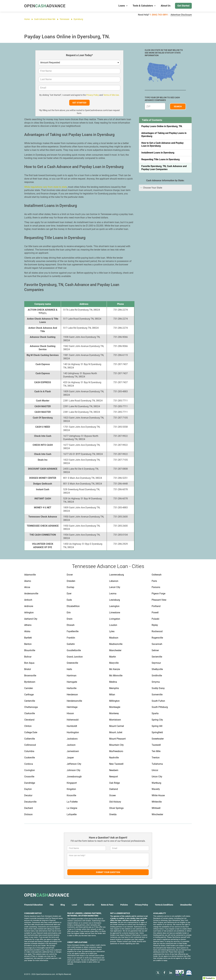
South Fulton (158, 700)
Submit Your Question (108, 872)
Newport (113, 776)
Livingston (114, 618)
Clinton (28, 726)
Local (74, 905)
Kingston (71, 789)
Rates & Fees (107, 905)
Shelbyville (157, 669)
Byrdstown (29, 681)
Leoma (112, 593)
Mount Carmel (116, 726)
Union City (157, 776)
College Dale (30, 732)
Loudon (113, 625)
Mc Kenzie (114, 669)
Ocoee (112, 795)
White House (158, 795)
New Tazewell (116, 764)
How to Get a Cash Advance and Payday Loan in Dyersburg (162, 144)
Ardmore (28, 606)
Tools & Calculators (143, 5)
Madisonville (115, 644)
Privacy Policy (92, 95)
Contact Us (89, 905)
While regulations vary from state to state (45, 187)
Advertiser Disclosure (181, 14)
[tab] (165, 188)
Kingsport (72, 782)
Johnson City (73, 770)
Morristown (115, 719)
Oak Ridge (114, 782)
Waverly (156, 789)
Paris (154, 581)
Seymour (156, 662)
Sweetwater (158, 738)
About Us (165, 5)
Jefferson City (74, 764)
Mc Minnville (115, 675)
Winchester (157, 814)
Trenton (156, 757)
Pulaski (155, 618)
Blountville (29, 650)
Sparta (155, 713)
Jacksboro (72, 738)
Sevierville (157, 656)
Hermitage (72, 707)
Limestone (114, 612)
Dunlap (70, 587)
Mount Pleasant (117, 738)
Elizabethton (73, 606)
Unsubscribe (186, 905)
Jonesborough (74, 776)
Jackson (71, 745)
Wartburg (156, 782)
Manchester (115, 650)
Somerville (157, 694)
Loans (121, 5)
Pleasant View (159, 599)
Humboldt (72, 726)
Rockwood (157, 631)
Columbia (29, 751)
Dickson (28, 814)
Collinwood (30, 745)
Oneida (113, 814)
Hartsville (71, 688)
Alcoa (27, 587)
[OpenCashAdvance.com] (44, 5)
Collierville (29, 738)
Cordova (28, 764)
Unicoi (155, 770)
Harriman (71, 675)
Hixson (70, 713)
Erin (69, 612)
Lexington (114, 606)
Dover (70, 574)
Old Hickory (115, 801)
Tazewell (156, 745)
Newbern (113, 770)
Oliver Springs (116, 808)
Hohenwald (72, 719)
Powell (155, 612)
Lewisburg (114, 599)
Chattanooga (31, 707)
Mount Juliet (115, 732)
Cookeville (29, 757)
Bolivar (27, 656)
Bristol (27, 669)
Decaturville (30, 801)
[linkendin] (171, 972)
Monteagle (114, 707)
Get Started (183, 5)
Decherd (28, 808)
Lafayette (72, 814)
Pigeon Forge (158, 593)
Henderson (72, 694)
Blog (63, 905)
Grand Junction (75, 656)
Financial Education (33, 905)
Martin (112, 656)
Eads (69, 599)
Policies (124, 905)
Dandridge (29, 782)
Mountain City (116, 745)
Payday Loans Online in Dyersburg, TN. (161, 126)
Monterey (114, 713)
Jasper (70, 757)
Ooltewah (156, 574)
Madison (113, 637)
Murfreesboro (116, 751)
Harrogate (72, 681)
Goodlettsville (74, 650)
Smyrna (156, 681)
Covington (29, 770)
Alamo (27, 581)
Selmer (155, 650)
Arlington (29, 612)
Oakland (113, 789)
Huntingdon (73, 732)
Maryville (114, 662)
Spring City (157, 719)
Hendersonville (74, 700)
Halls (69, 669)
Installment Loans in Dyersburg (157, 152)
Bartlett (28, 637)
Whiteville (157, 801)
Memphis (114, 688)
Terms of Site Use (111, 95)
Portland (156, 606)
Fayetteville (72, 631)
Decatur (28, 795)
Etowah (70, 625)
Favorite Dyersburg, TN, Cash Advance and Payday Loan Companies (164, 168)
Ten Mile (156, 751)
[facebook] (164, 972)
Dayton (28, 789)
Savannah (157, 644)
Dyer (69, 593)
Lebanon (113, 581)
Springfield (157, 732)
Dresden (71, 581)
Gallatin (71, 644)
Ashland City (30, 618)
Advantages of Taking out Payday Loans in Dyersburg (163, 135)
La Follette (72, 801)
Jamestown (73, 751)
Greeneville (72, 662)
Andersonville (31, 593)
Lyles (111, 631)
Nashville (114, 757)
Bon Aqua (29, 662)
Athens (27, 625)
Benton (28, 644)
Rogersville (157, 637)
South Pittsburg (160, 707)
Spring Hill (157, 726)
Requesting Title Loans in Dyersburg (160, 159)
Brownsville (30, 675)
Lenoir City (114, 587)
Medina (113, 681)
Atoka (27, 631)
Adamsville (30, 574)
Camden (28, 688)
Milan (112, 694)
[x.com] (158, 972)
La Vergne (72, 808)
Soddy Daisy (158, 688)
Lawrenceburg (116, 574)
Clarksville (29, 713)
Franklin (71, 637)
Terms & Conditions (164, 905)
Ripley (155, 625)
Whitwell (156, 808)
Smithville (157, 675)
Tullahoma (157, 764)
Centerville (29, 700)
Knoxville (71, 795)
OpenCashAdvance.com (45, 974)
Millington (114, 700)
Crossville (29, 776)
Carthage (29, 694)
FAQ (52, 905)
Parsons (156, 587)
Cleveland (29, 719)
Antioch (28, 599)
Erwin (69, 618)
